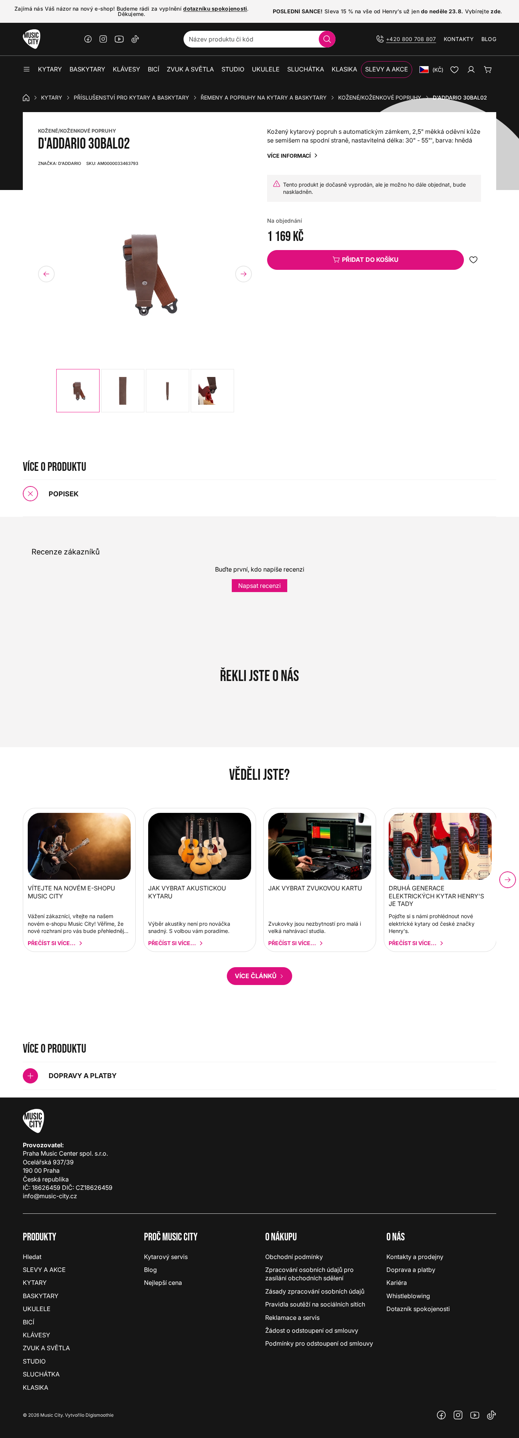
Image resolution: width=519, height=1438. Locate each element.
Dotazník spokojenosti (418, 1309)
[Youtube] (119, 39)
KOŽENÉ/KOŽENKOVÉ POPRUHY (77, 131)
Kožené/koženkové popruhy (379, 97)
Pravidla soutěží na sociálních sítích (315, 1304)
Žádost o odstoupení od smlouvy (311, 1330)
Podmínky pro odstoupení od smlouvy (319, 1343)
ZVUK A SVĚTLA (46, 1348)
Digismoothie (99, 1415)
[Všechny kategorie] (26, 69)
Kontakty (459, 39)
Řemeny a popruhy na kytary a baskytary (264, 97)
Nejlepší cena (163, 1282)
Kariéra (396, 1282)
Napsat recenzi (259, 585)
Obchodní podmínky (294, 1257)
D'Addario (59, 163)
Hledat (32, 1257)
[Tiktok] (135, 39)
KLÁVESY (36, 1335)
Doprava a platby (410, 1269)
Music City (51, 1415)
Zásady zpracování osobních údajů (314, 1291)
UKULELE (37, 1309)
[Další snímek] (243, 274)
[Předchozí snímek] (46, 274)
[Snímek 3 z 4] (167, 391)
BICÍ (28, 1322)
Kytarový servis (166, 1257)
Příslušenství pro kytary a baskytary (131, 97)
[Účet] (471, 69)
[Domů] (26, 97)
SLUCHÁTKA (41, 1374)
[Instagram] (103, 39)
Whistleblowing (408, 1296)
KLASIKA (35, 1387)
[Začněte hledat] (327, 39)
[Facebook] (88, 39)
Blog (488, 39)
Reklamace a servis (292, 1317)
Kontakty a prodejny (414, 1257)
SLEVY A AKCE (44, 1269)
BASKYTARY (41, 1296)
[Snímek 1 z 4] (78, 391)
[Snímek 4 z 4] (212, 391)
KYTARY (51, 97)
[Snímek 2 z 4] (123, 391)
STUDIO (34, 1361)
